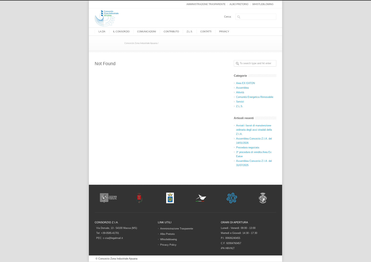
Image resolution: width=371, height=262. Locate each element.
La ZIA (102, 31)
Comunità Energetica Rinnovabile (254, 97)
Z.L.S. (190, 31)
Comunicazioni (146, 31)
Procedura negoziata (247, 147)
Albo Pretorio (239, 4)
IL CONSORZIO (121, 31)
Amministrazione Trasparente (205, 4)
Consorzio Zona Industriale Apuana (140, 43)
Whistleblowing (262, 4)
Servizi (240, 101)
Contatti (205, 31)
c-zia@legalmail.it (113, 238)
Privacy (224, 31)
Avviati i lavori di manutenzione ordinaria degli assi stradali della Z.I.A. (254, 129)
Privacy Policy (168, 244)
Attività (240, 92)
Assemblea (242, 87)
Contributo (171, 31)
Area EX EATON (245, 83)
